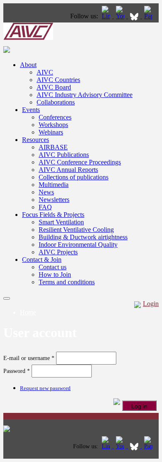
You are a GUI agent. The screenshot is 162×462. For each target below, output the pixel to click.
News (46, 192)
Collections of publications (73, 177)
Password (16, 371)
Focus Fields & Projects (53, 214)
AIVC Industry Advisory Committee (85, 94)
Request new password (45, 388)
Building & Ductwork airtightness (83, 237)
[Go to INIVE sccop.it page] (150, 16)
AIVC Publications (64, 154)
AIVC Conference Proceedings (80, 162)
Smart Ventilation (61, 222)
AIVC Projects (58, 252)
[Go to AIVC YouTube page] (121, 16)
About (28, 64)
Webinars (51, 132)
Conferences (55, 117)
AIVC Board (54, 87)
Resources (35, 139)
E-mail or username (28, 358)
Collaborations (56, 102)
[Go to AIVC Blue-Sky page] (135, 16)
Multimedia (54, 184)
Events (31, 109)
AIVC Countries (58, 79)
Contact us (52, 267)
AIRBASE (53, 147)
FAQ (45, 207)
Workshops (53, 124)
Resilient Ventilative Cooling (76, 229)
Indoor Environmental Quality (78, 244)
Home (28, 312)
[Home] (28, 37)
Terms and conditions (67, 282)
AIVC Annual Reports (68, 169)
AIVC (45, 72)
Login (151, 303)
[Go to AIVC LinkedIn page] (107, 16)
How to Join (55, 274)
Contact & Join (41, 259)
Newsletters (54, 199)
